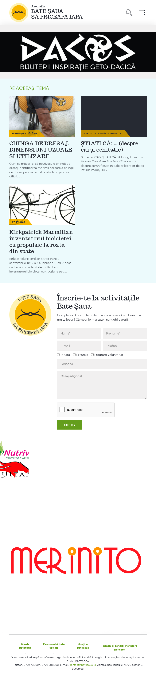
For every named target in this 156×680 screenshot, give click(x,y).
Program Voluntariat (108, 355)
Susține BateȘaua (83, 646)
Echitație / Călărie (24, 133)
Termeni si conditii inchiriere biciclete (119, 647)
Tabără (65, 355)
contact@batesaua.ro (82, 664)
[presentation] (86, 410)
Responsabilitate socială (54, 646)
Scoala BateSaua (25, 646)
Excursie (82, 355)
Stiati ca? (116, 133)
